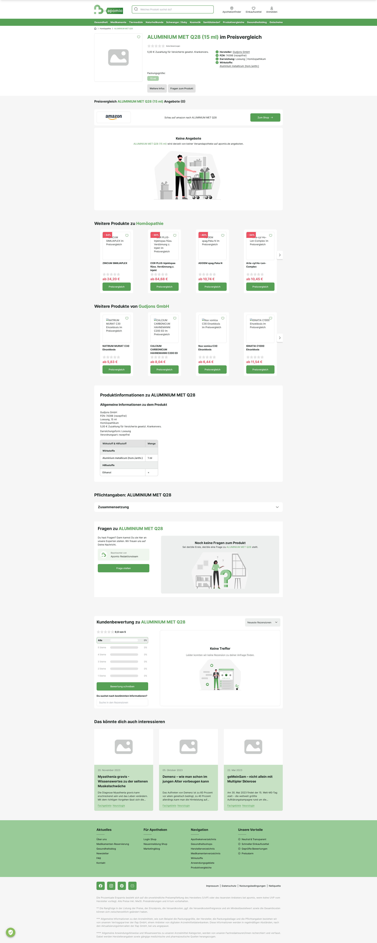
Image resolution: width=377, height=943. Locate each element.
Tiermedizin (136, 22)
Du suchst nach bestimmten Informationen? (122, 695)
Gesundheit (101, 22)
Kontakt (100, 862)
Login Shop (150, 839)
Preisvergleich (117, 286)
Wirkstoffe (197, 858)
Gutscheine (276, 22)
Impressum (212, 885)
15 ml (153, 78)
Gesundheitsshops (201, 843)
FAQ (98, 858)
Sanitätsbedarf (211, 22)
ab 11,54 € (254, 362)
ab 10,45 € (254, 279)
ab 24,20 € (111, 279)
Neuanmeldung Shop (155, 843)
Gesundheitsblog (257, 22)
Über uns (101, 839)
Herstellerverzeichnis (203, 848)
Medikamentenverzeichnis (205, 853)
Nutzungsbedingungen (252, 885)
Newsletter (102, 853)
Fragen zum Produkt (181, 88)
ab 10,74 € (206, 279)
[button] (280, 255)
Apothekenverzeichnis (203, 839)
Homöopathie (105, 28)
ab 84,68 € (159, 279)
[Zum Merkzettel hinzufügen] (138, 37)
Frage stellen (123, 568)
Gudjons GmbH (241, 51)
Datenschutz (229, 885)
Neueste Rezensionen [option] (259, 622)
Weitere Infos (157, 88)
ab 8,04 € (158, 362)
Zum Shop (263, 117)
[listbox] (262, 622)
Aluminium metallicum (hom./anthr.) (239, 66)
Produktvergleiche (233, 22)
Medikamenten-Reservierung (112, 843)
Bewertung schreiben (122, 686)
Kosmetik (195, 22)
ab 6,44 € (206, 362)
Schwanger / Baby (176, 22)
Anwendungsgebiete (202, 862)
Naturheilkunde (154, 22)
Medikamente (118, 22)
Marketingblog (152, 848)
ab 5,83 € (110, 362)
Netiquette (275, 885)
